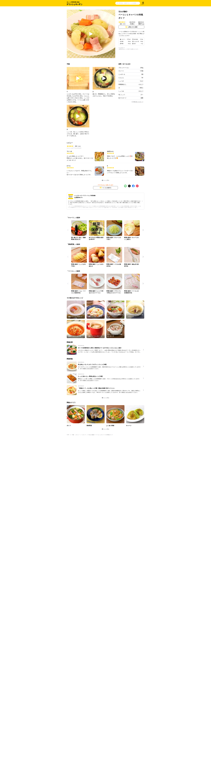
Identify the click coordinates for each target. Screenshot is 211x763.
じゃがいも (122, 74)
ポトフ (84, 434)
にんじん (121, 77)
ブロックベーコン (124, 67)
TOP (68, 434)
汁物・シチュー (76, 434)
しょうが (121, 81)
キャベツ (121, 71)
